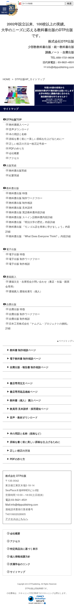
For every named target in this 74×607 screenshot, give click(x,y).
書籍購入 (11, 276)
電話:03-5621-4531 (16, 499)
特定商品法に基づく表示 (24, 548)
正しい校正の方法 (20, 450)
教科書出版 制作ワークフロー (25, 198)
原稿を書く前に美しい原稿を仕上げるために (35, 442)
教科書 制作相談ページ (23, 350)
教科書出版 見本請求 (20, 207)
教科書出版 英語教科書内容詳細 (27, 212)
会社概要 (14, 153)
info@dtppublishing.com (60, 67)
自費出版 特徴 (17, 309)
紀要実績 (14, 175)
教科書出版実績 (18, 170)
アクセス (14, 158)
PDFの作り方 (16, 148)
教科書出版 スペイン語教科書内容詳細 (30, 217)
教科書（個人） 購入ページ (25, 400)
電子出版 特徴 (17, 254)
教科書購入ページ (19, 124)
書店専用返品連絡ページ (24, 391)
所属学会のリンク (20, 564)
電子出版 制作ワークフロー (24, 259)
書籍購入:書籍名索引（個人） (25, 291)
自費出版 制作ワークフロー (24, 314)
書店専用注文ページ (21, 383)
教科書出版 (12, 188)
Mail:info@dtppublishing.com (21, 504)
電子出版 (11, 249)
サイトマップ (17, 571)
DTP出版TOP (14, 119)
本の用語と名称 (18, 134)
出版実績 (11, 165)
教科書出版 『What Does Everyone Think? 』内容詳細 (40, 236)
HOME (6, 79)
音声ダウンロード (19, 129)
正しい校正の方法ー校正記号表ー (28, 143)
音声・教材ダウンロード (24, 417)
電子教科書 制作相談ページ (25, 358)
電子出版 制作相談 (19, 263)
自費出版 (11, 304)
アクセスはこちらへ (16, 519)
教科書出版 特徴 (18, 193)
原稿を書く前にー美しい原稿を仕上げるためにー (36, 138)
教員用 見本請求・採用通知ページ (29, 408)
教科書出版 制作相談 (20, 202)
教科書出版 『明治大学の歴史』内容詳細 (32, 222)
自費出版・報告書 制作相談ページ (29, 367)
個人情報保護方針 (20, 556)
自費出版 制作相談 (19, 318)
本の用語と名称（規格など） (26, 433)
